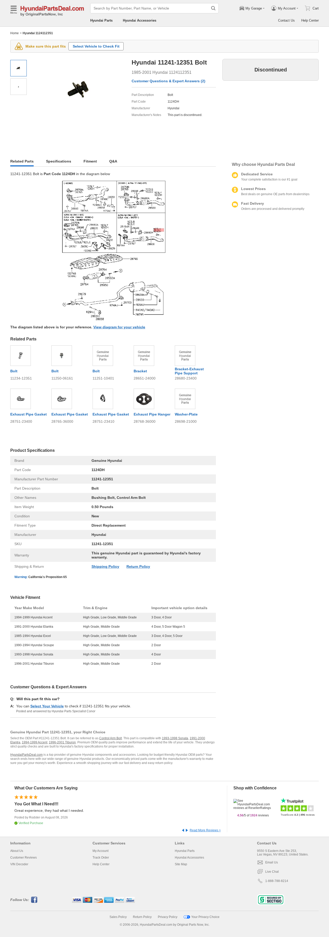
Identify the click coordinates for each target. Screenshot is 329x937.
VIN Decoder (19, 864)
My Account (100, 851)
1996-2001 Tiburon (62, 742)
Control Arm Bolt (110, 738)
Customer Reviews (23, 857)
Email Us (271, 862)
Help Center (310, 20)
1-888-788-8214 (276, 881)
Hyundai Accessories (139, 20)
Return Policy (138, 566)
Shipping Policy (105, 566)
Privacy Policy (167, 917)
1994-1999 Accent (34, 742)
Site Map (181, 864)
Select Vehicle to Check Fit (96, 46)
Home (14, 33)
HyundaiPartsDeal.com (26, 754)
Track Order (101, 857)
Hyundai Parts (101, 20)
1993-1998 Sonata (175, 738)
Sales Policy (118, 917)
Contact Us (286, 20)
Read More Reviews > (205, 830)
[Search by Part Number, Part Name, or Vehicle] (213, 8)
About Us (16, 851)
